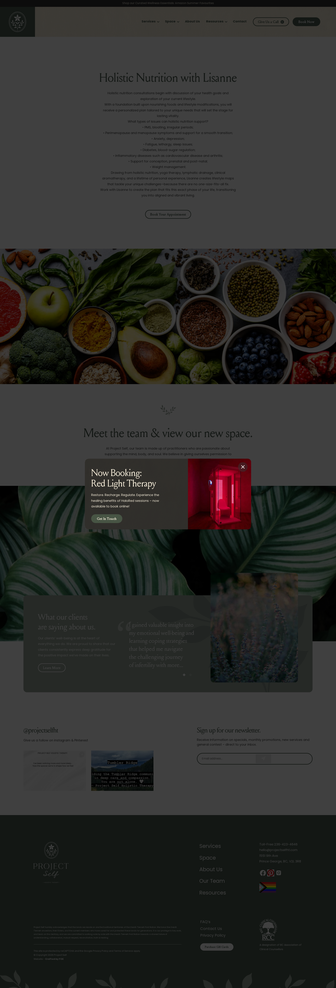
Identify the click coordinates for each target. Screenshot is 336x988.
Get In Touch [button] (107, 519)
